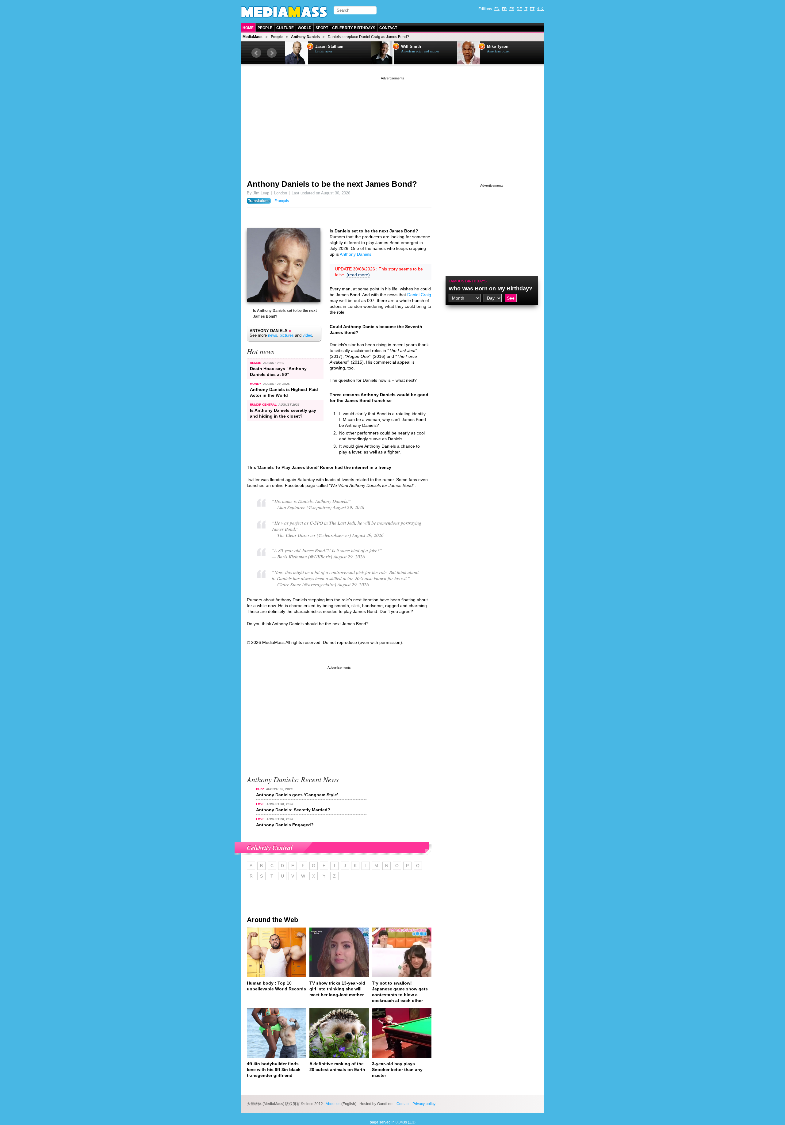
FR (504, 9)
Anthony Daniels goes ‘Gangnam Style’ (297, 794)
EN (497, 9)
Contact (388, 28)
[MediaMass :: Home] (284, 12)
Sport (322, 28)
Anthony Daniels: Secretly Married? (293, 809)
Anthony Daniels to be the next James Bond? (332, 184)
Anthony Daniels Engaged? (285, 824)
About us (333, 1104)
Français (281, 201)
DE (519, 9)
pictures (287, 335)
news (272, 335)
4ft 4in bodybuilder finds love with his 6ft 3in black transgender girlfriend (274, 1069)
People (265, 28)
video (307, 335)
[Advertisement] (392, 124)
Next (272, 53)
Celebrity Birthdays (353, 28)
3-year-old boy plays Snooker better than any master (397, 1069)
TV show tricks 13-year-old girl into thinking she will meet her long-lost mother (337, 989)
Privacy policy (423, 1104)
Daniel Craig (419, 294)
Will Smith (411, 46)
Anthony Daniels (305, 37)
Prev (256, 53)
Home (248, 28)
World (305, 28)
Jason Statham (329, 46)
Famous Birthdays (468, 281)
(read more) (358, 274)
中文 (540, 9)
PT (532, 9)
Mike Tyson (497, 46)
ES (511, 9)
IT (525, 9)
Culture (285, 28)
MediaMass (252, 37)
